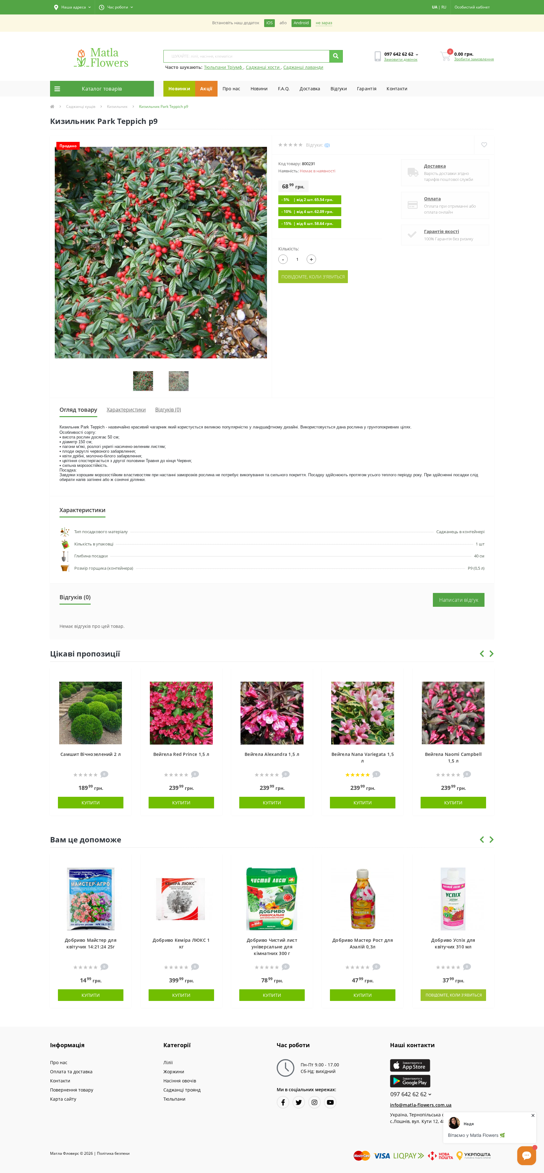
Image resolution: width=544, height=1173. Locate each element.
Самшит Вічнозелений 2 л (90, 754)
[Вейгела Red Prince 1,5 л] (181, 713)
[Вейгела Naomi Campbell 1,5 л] (453, 713)
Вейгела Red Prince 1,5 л (181, 754)
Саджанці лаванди (303, 67)
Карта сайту (63, 1099)
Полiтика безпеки (113, 1153)
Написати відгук (459, 599)
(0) (327, 145)
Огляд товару (78, 409)
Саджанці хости (263, 67)
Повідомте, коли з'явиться (313, 277)
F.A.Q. (284, 89)
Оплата (432, 199)
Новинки (179, 89)
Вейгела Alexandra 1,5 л (272, 754)
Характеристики (126, 409)
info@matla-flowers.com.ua (421, 1105)
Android (301, 22)
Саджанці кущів (80, 106)
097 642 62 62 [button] (408, 1094)
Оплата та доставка (71, 1072)
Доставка (310, 89)
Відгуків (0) (168, 409)
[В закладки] (124, 676)
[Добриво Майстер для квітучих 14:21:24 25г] (90, 899)
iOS (269, 22)
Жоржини (173, 1072)
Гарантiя (367, 89)
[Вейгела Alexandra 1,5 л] (272, 713)
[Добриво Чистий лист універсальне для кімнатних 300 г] (272, 899)
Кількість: (288, 249)
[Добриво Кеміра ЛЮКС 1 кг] (181, 899)
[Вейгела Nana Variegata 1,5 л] (362, 713)
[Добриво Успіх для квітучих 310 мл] (453, 899)
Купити (91, 803)
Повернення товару (71, 1090)
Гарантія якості (441, 231)
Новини (259, 89)
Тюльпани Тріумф (223, 67)
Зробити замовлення (474, 59)
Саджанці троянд (182, 1090)
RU (443, 7)
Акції (206, 89)
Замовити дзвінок (400, 59)
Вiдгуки (339, 89)
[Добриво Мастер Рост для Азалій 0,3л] (362, 899)
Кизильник (117, 106)
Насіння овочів (179, 1081)
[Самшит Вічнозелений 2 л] (90, 713)
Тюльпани (174, 1099)
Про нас (232, 89)
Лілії (168, 1062)
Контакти (397, 89)
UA (434, 7)
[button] (72, 7)
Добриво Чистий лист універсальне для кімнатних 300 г (272, 946)
